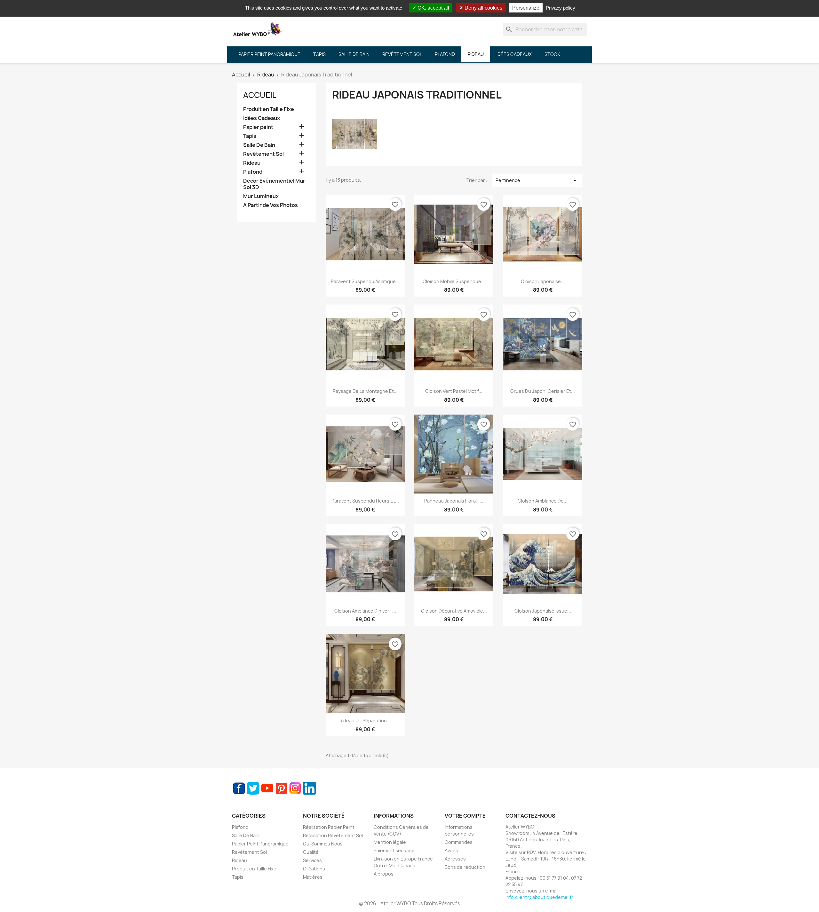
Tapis (249, 136)
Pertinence (537, 180)
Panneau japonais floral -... (453, 501)
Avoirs (451, 850)
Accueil (259, 95)
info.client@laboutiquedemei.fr (539, 897)
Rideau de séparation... (365, 721)
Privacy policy (560, 8)
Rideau (251, 163)
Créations (314, 869)
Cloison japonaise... (543, 281)
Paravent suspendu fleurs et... (365, 501)
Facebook (239, 788)
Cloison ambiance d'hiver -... (365, 611)
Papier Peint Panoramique (260, 844)
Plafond (252, 172)
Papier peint (258, 127)
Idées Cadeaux (261, 118)
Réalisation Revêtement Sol (333, 835)
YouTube (267, 788)
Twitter (253, 788)
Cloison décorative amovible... (454, 611)
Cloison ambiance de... (543, 501)
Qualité (311, 852)
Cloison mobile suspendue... (454, 281)
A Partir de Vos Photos (270, 205)
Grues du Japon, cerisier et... (542, 391)
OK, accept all (432, 8)
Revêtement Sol (263, 154)
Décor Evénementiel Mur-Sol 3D (275, 184)
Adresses (455, 859)
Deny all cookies (482, 8)
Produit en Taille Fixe (268, 109)
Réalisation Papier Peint (328, 827)
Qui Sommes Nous (323, 844)
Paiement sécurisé (394, 850)
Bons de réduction (465, 867)
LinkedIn (309, 788)
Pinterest (281, 788)
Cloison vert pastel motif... (453, 391)
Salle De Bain (259, 145)
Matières (312, 877)
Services (312, 860)
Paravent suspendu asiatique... (365, 281)
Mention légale (390, 842)
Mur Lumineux (261, 196)
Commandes (459, 842)
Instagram (295, 788)
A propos (384, 874)
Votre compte (465, 815)
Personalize (525, 8)
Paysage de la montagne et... (365, 391)
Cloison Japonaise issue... (542, 611)
